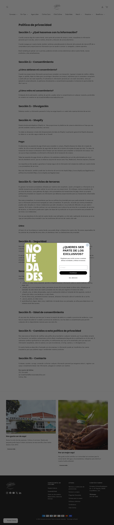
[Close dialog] (87, 245)
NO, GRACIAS (73, 278)
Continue (73, 273)
